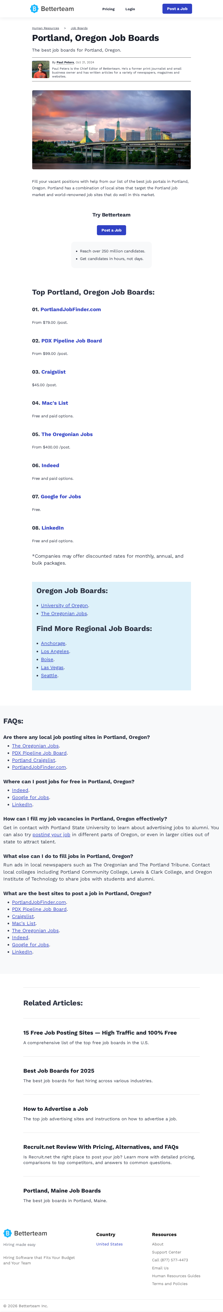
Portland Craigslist (33, 760)
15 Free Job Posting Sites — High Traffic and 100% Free (100, 1032)
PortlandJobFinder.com (71, 309)
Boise (47, 659)
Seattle (49, 675)
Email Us (160, 1268)
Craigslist (53, 372)
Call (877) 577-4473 (170, 1260)
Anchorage (53, 643)
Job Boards (79, 28)
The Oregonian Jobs (67, 434)
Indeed (50, 465)
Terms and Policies (170, 1283)
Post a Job (177, 8)
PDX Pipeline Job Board (71, 341)
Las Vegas (52, 667)
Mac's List (55, 403)
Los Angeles (55, 651)
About (158, 1244)
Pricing (108, 9)
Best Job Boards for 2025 (58, 1070)
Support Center (166, 1252)
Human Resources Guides (176, 1275)
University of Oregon (64, 605)
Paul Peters (65, 62)
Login (130, 9)
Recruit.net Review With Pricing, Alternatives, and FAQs (101, 1147)
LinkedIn (53, 528)
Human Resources (45, 28)
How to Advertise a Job (55, 1109)
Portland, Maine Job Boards (62, 1190)
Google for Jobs (61, 496)
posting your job (51, 834)
